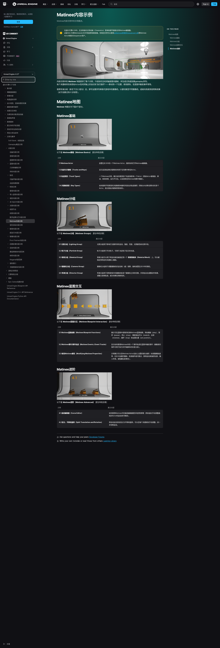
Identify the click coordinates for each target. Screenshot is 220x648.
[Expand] (5, 88)
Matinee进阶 (175, 49)
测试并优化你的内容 (14, 129)
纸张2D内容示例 (15, 233)
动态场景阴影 (14, 183)
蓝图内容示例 (14, 164)
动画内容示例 (14, 152)
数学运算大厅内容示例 (18, 217)
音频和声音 (11, 118)
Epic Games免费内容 (16, 282)
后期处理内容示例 (16, 244)
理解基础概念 (12, 92)
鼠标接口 (13, 263)
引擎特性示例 (13, 274)
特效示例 (13, 187)
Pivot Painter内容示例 (18, 240)
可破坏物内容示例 (16, 179)
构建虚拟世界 (12, 99)
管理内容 (10, 96)
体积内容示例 (14, 256)
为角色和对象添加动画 (15, 114)
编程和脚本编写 (12, 107)
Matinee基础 (175, 38)
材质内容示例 (14, 213)
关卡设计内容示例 (16, 202)
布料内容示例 (14, 172)
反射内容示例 (14, 248)
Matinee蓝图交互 (176, 45)
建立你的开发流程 (13, 125)
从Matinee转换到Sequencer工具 (126, 33)
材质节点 (13, 209)
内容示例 (11, 148)
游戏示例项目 (13, 271)
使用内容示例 (14, 191)
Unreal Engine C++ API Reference (20, 292)
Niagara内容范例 (16, 260)
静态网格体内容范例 (17, 252)
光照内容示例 (14, 205)
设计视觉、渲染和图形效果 (16, 103)
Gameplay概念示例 (15, 144)
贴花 (11, 175)
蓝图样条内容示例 (16, 160)
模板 (10, 278)
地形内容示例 (14, 198)
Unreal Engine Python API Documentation (16, 297)
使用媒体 (10, 122)
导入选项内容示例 (16, 194)
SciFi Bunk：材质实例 (16, 140)
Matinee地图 (173, 34)
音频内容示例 (14, 156)
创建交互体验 (12, 111)
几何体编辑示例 (15, 167)
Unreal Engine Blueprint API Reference (17, 287)
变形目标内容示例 (16, 225)
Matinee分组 (175, 41)
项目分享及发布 (12, 133)
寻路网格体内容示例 (17, 267)
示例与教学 (11, 136)
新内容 (9, 88)
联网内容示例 (14, 229)
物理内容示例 (14, 236)
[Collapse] (5, 136)
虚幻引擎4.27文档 (9, 85)
